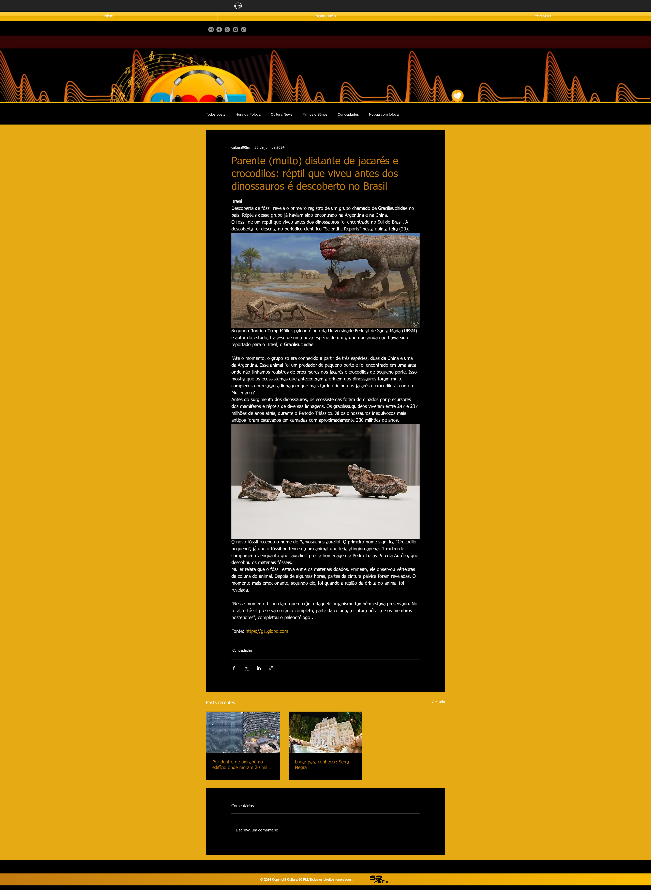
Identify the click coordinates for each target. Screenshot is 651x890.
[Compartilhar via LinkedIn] (258, 668)
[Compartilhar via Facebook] (233, 668)
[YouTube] (235, 29)
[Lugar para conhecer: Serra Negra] (325, 732)
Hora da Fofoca (248, 114)
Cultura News (281, 114)
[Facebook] (219, 29)
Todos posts (215, 114)
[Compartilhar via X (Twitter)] (246, 668)
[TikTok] (243, 29)
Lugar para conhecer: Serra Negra (322, 765)
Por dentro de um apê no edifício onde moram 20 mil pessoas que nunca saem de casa (240, 765)
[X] (227, 29)
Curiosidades (348, 114)
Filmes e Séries (315, 114)
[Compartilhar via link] (271, 668)
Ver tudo (438, 702)
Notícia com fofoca (384, 114)
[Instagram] (211, 29)
